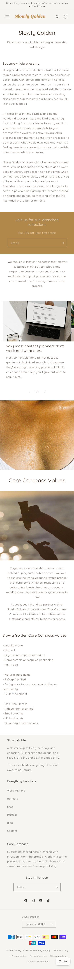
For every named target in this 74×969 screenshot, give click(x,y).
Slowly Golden (22, 950)
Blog (10, 822)
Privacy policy (18, 956)
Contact (12, 830)
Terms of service (38, 956)
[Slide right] (45, 392)
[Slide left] (29, 392)
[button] (7, 17)
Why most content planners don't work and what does (35, 348)
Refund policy (61, 950)
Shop (10, 806)
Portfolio (12, 814)
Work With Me (16, 790)
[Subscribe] (63, 243)
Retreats (12, 798)
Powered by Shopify (40, 950)
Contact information (38, 961)
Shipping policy (58, 956)
